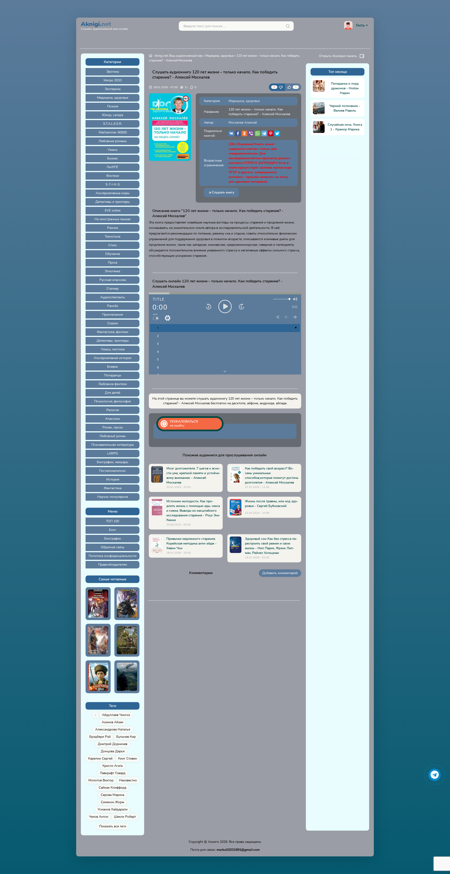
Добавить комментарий (280, 573)
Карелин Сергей (100, 758)
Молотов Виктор (100, 780)
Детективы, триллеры (113, 340)
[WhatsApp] (257, 133)
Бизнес (112, 158)
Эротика (112, 71)
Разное (112, 228)
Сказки (112, 323)
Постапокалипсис (112, 471)
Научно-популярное (112, 497)
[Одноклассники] (244, 133)
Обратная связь (112, 547)
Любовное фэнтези (112, 384)
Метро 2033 (113, 80)
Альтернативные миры (112, 193)
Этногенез (112, 271)
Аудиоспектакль (112, 297)
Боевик (112, 366)
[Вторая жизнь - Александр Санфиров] (126, 640)
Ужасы (112, 150)
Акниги (213, 842)
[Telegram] (264, 133)
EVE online (112, 210)
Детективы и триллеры (112, 202)
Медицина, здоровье (112, 97)
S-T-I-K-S (112, 184)
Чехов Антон (98, 816)
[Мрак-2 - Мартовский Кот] (126, 676)
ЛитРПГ (113, 167)
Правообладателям (112, 564)
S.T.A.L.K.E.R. (112, 123)
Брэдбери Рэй (100, 736)
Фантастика (112, 488)
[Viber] (251, 133)
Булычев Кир (126, 736)
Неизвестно (128, 780)
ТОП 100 (112, 521)
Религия (112, 410)
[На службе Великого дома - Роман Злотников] (98, 603)
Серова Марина (112, 795)
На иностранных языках (112, 219)
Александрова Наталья (112, 729)
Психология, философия (112, 401)
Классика (112, 418)
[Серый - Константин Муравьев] (126, 603)
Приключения (112, 314)
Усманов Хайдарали (113, 809)
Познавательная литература (112, 445)
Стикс (112, 245)
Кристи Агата (112, 766)
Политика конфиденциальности (112, 556)
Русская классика (112, 280)
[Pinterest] (271, 133)
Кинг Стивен (127, 758)
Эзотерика (112, 89)
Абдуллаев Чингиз (116, 715)
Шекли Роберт (125, 816)
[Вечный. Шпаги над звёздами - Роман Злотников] (98, 640)
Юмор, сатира (112, 115)
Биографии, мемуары (112, 462)
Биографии (112, 538)
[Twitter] (277, 133)
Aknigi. (104, 25)
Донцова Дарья (112, 751)
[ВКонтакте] (231, 133)
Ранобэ (112, 306)
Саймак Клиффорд (112, 787)
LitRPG (112, 453)
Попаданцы (112, 375)
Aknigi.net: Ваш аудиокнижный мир (178, 56)
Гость (360, 25)
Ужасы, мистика (112, 349)
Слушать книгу (223, 192)
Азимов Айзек (112, 722)
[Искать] (288, 26)
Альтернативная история (112, 358)
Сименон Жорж (112, 802)
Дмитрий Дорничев (112, 744)
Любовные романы (112, 141)
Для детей (112, 392)
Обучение (112, 254)
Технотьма (112, 236)
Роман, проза (112, 427)
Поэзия (112, 106)
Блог (112, 530)
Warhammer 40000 (112, 132)
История (112, 479)
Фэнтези (112, 176)
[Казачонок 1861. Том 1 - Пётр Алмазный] (98, 676)
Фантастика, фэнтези (112, 332)
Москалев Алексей (243, 122)
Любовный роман (112, 436)
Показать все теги (112, 826)
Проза (112, 262)
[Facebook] (238, 133)
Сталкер (112, 288)
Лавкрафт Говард (112, 773)
